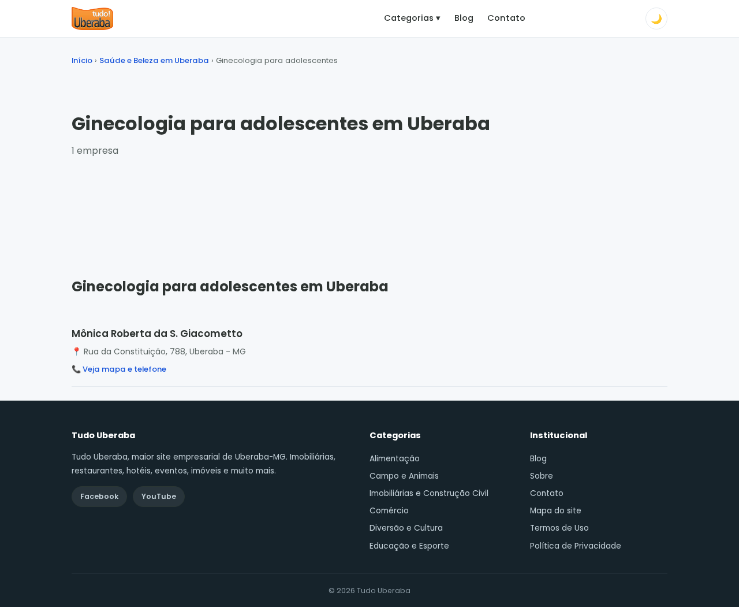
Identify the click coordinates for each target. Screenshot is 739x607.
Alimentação (395, 458)
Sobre (541, 476)
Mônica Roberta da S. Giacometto (157, 333)
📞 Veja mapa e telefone (119, 369)
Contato (506, 18)
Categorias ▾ (412, 18)
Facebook (99, 496)
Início (82, 60)
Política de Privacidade (575, 546)
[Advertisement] (369, 206)
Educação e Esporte (409, 546)
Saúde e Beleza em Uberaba (154, 60)
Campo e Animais (404, 476)
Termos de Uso (559, 528)
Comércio (389, 510)
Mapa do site (555, 510)
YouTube (158, 496)
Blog (463, 18)
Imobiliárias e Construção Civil (429, 493)
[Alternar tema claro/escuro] (656, 18)
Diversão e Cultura (406, 528)
